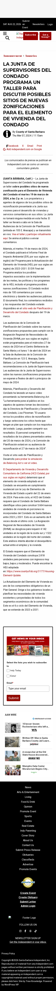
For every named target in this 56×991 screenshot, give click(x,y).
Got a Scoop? (45, 36)
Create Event (28, 893)
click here (13, 981)
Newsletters (38, 24)
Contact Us (28, 845)
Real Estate (28, 826)
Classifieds (28, 859)
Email (10, 683)
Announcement (12, 56)
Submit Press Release (28, 850)
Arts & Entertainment (28, 792)
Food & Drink (28, 802)
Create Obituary (28, 897)
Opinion (28, 806)
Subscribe (30, 35)
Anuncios (31, 56)
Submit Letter (28, 901)
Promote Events (28, 869)
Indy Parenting (28, 831)
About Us (28, 840)
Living (28, 797)
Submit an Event (26, 24)
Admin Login (28, 906)
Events (28, 821)
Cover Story (28, 835)
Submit (13, 698)
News (28, 787)
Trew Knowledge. (34, 981)
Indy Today (15, 670)
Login (50, 24)
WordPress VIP (11, 984)
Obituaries (28, 855)
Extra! (13, 676)
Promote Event (28, 811)
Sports (28, 816)
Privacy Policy (8, 953)
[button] (28, 728)
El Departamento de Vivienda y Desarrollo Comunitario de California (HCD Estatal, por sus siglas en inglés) (26, 473)
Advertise (28, 864)
